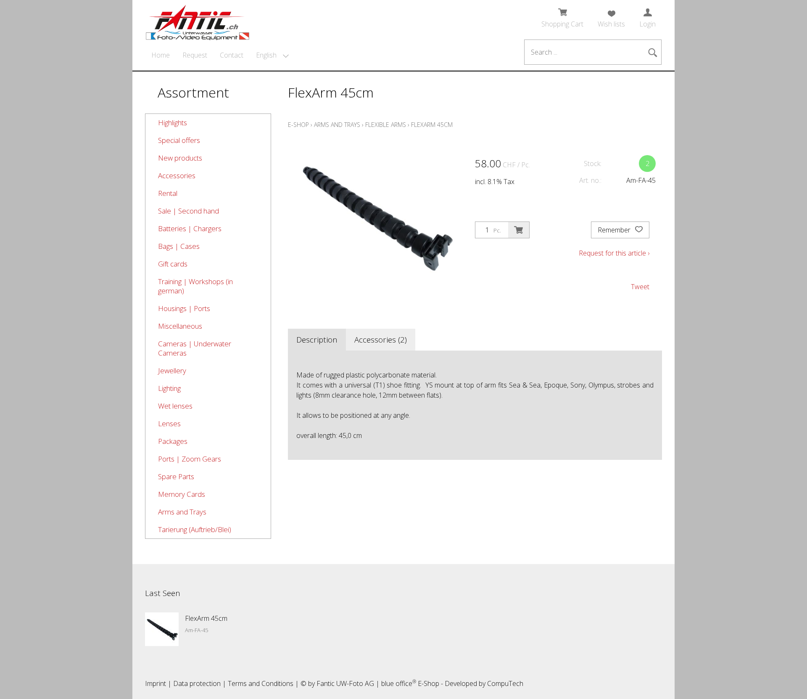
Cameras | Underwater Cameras (194, 348)
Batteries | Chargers (190, 228)
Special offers (179, 140)
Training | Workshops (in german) (195, 286)
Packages (172, 441)
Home (160, 55)
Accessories (176, 175)
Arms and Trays (182, 512)
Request (194, 55)
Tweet (640, 286)
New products (180, 158)
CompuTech (505, 683)
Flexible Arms (385, 125)
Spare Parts (176, 476)
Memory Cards (181, 494)
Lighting (169, 388)
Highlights (172, 122)
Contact (231, 55)
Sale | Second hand (188, 211)
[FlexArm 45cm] (162, 629)
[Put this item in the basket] (518, 230)
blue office (398, 683)
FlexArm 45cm (432, 125)
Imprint (155, 683)
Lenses (169, 423)
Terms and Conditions (260, 683)
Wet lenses (175, 406)
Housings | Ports (184, 308)
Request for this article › (614, 253)
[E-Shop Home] (197, 19)
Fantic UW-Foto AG (345, 683)
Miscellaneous (180, 326)
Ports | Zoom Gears (189, 459)
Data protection (197, 683)
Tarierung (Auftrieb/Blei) (194, 529)
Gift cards (172, 264)
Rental (167, 193)
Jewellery (172, 370)
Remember (615, 230)
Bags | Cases (179, 246)
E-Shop (298, 125)
